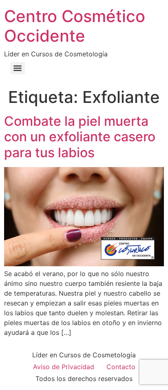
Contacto (120, 367)
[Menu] (17, 68)
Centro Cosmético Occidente (74, 26)
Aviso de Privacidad (63, 367)
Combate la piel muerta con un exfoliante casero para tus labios (79, 136)
